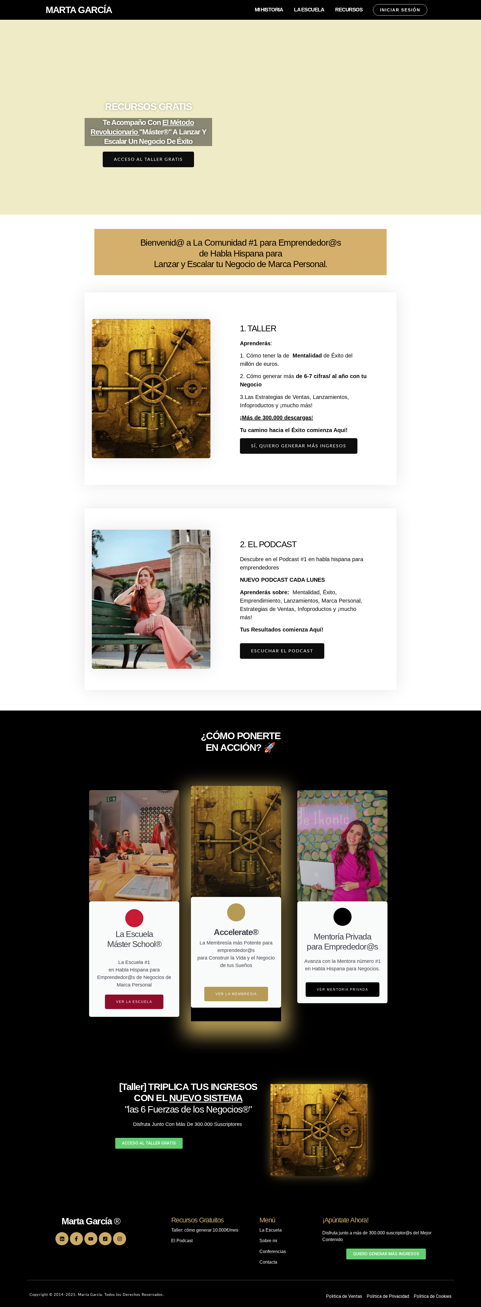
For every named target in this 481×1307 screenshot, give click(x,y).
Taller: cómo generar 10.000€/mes (205, 1230)
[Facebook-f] (76, 1238)
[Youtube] (90, 1238)
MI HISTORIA (269, 10)
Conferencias (272, 1251)
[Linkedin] (61, 1238)
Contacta (268, 1262)
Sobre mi (268, 1240)
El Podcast (182, 1240)
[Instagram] (119, 1238)
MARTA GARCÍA (79, 10)
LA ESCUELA (309, 10)
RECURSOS (348, 10)
